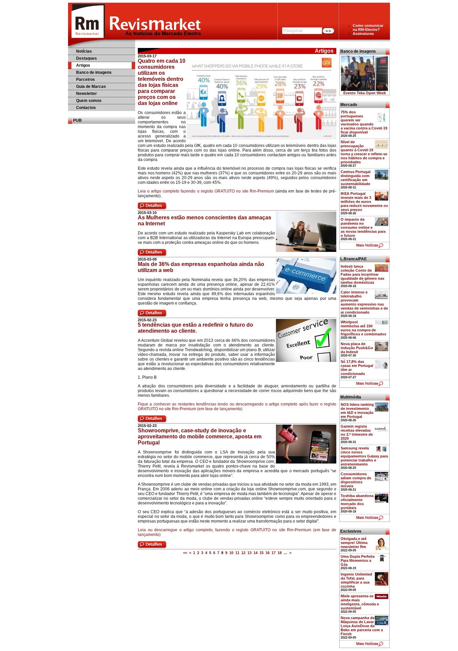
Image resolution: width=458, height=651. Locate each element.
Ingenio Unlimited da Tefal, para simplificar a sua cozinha (356, 580)
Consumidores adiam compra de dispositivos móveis (356, 480)
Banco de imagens (94, 72)
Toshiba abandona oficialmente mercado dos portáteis (357, 502)
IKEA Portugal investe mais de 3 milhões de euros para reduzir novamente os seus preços (364, 202)
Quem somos (89, 100)
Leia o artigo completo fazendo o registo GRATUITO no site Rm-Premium (206, 191)
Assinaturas (363, 34)
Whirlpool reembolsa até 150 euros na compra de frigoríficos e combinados (363, 328)
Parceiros (85, 79)
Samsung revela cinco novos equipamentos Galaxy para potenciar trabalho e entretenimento (364, 456)
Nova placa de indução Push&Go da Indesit (357, 348)
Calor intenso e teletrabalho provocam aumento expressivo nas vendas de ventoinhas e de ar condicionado (364, 302)
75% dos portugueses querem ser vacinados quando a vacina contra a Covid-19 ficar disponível (364, 122)
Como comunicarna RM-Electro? (368, 27)
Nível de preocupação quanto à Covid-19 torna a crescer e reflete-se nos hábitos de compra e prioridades (364, 152)
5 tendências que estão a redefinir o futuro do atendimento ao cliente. (195, 328)
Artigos (83, 65)
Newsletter (86, 93)
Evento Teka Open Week (364, 93)
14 (255, 553)
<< (185, 553)
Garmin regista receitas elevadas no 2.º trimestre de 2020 (357, 432)
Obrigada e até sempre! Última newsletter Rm (354, 543)
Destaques (86, 58)
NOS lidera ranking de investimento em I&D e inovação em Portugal (357, 410)
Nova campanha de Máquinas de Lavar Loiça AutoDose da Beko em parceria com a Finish (362, 626)
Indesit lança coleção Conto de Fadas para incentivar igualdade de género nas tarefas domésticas (362, 274)
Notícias (84, 51)
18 (280, 553)
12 (243, 553)
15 (262, 553)
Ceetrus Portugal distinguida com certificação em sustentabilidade (355, 178)
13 (249, 553)
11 (237, 553)
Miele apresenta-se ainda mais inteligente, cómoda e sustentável (360, 602)
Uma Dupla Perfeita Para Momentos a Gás (358, 560)
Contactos (86, 107)
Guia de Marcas (91, 86)
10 (231, 553)
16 (268, 553)
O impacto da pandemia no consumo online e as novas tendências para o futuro (363, 227)
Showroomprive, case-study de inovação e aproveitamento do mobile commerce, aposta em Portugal (200, 436)
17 (274, 553)
